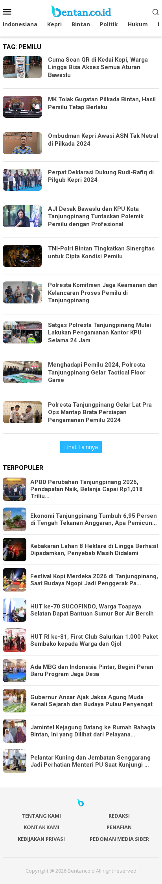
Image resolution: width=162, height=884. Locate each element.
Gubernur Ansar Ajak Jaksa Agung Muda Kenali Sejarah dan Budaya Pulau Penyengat (91, 701)
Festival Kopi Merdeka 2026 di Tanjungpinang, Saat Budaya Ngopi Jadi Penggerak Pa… (94, 580)
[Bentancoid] (81, 11)
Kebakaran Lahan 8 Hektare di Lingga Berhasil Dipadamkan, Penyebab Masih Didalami (94, 549)
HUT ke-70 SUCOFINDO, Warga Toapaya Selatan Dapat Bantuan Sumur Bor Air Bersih (92, 610)
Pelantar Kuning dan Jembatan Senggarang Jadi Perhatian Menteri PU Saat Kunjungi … (90, 761)
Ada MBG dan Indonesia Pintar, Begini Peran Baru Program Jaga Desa (91, 670)
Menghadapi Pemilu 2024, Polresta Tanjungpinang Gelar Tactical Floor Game (96, 372)
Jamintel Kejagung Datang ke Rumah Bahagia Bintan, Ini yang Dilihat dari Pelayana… (92, 731)
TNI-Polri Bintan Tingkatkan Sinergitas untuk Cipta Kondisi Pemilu (101, 252)
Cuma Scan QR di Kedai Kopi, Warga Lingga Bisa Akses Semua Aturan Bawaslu (98, 67)
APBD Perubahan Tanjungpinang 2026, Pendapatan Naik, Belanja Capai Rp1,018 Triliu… (86, 489)
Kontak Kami (41, 827)
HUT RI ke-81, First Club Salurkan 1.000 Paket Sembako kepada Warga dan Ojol (94, 640)
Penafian (119, 827)
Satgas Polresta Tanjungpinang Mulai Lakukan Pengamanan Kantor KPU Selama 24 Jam (99, 332)
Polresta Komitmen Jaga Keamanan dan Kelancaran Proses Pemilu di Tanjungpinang (103, 292)
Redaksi (119, 815)
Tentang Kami (41, 815)
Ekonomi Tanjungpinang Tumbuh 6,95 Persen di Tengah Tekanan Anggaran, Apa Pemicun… (93, 519)
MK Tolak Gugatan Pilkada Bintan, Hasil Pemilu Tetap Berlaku (102, 103)
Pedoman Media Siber (119, 838)
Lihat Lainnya (81, 447)
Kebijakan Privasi (41, 838)
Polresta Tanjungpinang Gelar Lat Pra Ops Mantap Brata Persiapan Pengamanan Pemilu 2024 (100, 412)
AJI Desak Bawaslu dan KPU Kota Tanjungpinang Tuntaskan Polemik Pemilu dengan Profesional (96, 216)
